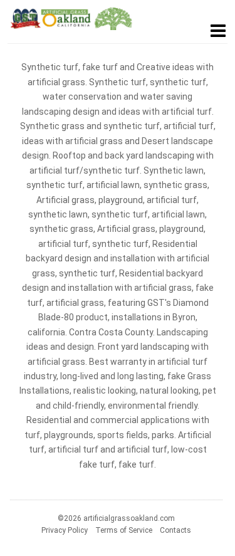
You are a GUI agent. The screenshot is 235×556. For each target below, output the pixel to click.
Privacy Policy (64, 530)
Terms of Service (123, 530)
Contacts (175, 530)
